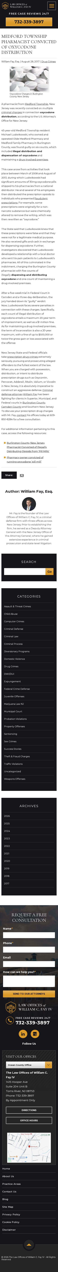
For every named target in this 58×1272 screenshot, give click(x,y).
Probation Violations (15, 719)
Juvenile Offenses (14, 696)
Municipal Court (13, 711)
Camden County (11, 406)
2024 (7, 831)
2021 (6, 853)
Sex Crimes (10, 741)
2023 (7, 838)
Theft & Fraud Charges (17, 756)
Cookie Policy (10, 1222)
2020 (7, 861)
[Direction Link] (29, 1134)
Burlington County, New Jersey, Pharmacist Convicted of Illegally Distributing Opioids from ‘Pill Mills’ (28, 447)
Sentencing (10, 734)
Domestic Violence (14, 659)
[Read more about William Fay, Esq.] (29, 498)
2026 (7, 816)
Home (6, 1168)
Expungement (12, 681)
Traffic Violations (13, 764)
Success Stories (12, 749)
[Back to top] (29, 1244)
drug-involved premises (33, 159)
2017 (6, 883)
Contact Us (9, 1191)
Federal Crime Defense (17, 689)
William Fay (30, 394)
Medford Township (36, 104)
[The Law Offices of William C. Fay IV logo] (16, 6)
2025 (7, 823)
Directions (29, 1110)
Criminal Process (13, 644)
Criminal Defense (13, 629)
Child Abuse (11, 614)
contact (21, 415)
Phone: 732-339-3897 (20, 1095)
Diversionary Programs (16, 651)
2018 (6, 876)
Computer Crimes (14, 621)
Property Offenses (14, 726)
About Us (8, 1176)
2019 (6, 868)
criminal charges (11, 112)
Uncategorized (12, 771)
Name (8, 928)
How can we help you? (19, 972)
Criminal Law (11, 636)
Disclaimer (9, 1229)
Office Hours (29, 1120)
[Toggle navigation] (51, 6)
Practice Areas (11, 1184)
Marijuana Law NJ (14, 704)
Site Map (7, 1206)
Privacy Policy (11, 1214)
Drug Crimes (48, 61)
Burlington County (34, 402)
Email (7, 957)
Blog (5, 1199)
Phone (8, 943)
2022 (7, 846)
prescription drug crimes (22, 356)
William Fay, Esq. (37, 491)
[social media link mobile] (23, 1034)
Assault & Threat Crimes (17, 606)
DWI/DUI (9, 674)
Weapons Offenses (14, 779)
